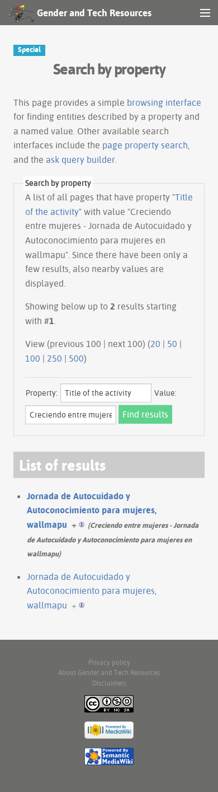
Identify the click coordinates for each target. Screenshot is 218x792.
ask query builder (80, 159)
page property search (145, 145)
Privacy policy (109, 662)
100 (32, 358)
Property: (42, 393)
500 (76, 358)
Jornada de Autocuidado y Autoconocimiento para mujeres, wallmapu (92, 510)
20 (155, 343)
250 (54, 358)
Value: (165, 393)
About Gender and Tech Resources (109, 672)
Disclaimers (109, 683)
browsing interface (164, 102)
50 (172, 343)
